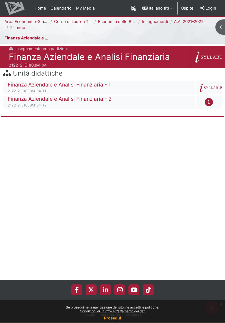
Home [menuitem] (40, 8)
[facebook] (77, 290)
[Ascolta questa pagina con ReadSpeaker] (134, 8)
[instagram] (119, 290)
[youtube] (134, 290)
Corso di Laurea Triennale (79, 21)
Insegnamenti (155, 21)
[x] (91, 290)
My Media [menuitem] (85, 8)
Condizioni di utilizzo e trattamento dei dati (112, 311)
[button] (157, 8)
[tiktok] (148, 290)
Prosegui (112, 318)
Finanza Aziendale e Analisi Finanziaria (42, 38)
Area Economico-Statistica (29, 21)
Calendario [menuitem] (61, 8)
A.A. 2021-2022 (189, 21)
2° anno (17, 27)
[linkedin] (105, 290)
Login (210, 8)
